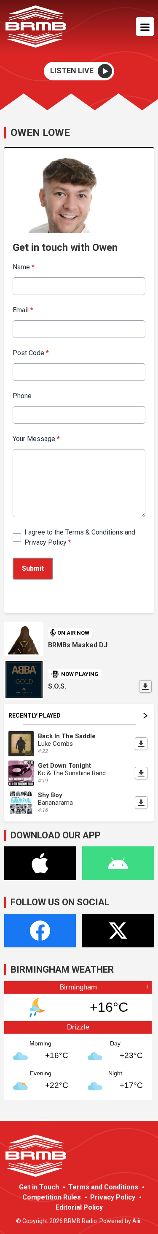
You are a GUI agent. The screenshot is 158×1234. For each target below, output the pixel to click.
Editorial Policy (79, 1207)
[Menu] (145, 26)
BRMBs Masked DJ (77, 645)
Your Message (36, 439)
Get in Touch (39, 1187)
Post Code (31, 353)
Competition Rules (51, 1197)
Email (23, 310)
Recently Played (34, 715)
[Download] (145, 686)
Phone (22, 396)
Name (24, 267)
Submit (33, 568)
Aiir (136, 1221)
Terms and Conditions (103, 1187)
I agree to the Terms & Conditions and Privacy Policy (79, 537)
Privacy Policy (112, 1197)
